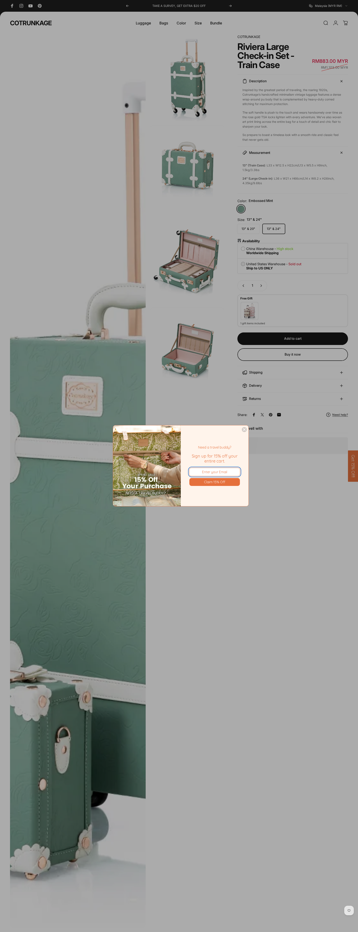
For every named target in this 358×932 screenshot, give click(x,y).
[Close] (244, 429)
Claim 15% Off (214, 482)
